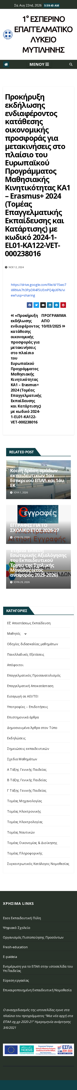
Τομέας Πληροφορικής (24, 853)
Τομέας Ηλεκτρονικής (24, 811)
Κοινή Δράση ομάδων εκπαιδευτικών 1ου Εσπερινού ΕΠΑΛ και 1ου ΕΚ (37, 477)
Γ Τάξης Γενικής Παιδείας (26, 790)
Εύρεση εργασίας (16, 980)
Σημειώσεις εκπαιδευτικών (28, 748)
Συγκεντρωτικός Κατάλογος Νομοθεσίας (38, 864)
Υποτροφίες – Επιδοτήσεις (27, 707)
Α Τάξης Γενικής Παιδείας (27, 769)
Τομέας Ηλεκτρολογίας (25, 822)
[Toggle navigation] (39, 64)
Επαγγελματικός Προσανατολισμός (34, 675)
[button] (70, 64)
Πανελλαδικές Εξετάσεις (25, 654)
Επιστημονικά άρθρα (23, 717)
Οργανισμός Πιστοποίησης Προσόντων (33, 937)
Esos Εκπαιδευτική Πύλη (22, 918)
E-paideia (10, 957)
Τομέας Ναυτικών (21, 832)
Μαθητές (14, 633)
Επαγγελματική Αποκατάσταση (30, 686)
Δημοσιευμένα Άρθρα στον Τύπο (32, 728)
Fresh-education (15, 947)
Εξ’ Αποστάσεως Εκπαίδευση (29, 623)
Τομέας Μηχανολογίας (24, 801)
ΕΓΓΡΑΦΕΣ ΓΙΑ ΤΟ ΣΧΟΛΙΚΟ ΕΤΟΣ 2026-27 (34, 527)
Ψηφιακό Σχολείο (16, 928)
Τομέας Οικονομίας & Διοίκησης (32, 843)
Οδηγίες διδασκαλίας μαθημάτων (32, 644)
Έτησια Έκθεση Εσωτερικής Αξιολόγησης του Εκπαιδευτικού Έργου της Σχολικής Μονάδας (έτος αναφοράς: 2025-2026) (38, 562)
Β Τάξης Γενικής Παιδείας (27, 780)
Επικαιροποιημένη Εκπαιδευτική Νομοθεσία (37, 990)
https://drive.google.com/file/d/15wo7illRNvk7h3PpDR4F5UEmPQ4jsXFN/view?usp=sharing (38, 290)
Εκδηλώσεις (16, 738)
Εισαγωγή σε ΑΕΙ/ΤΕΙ (22, 696)
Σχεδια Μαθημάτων (22, 759)
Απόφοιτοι (15, 665)
